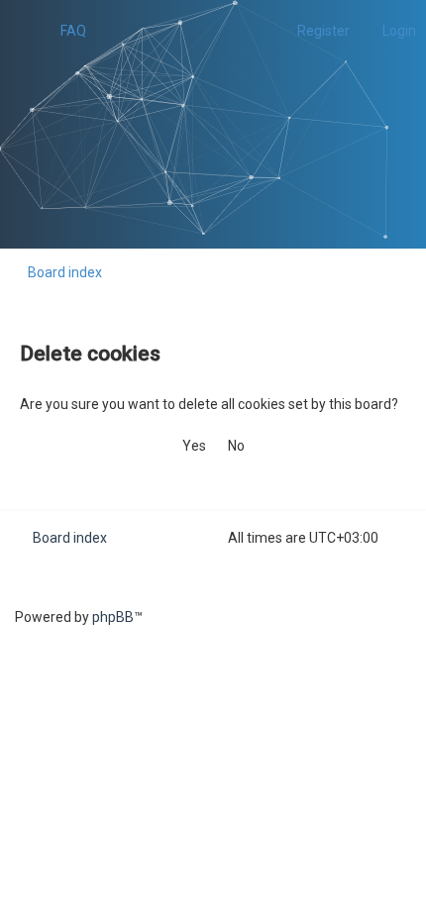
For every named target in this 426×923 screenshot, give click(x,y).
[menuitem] (64, 31)
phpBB (113, 617)
